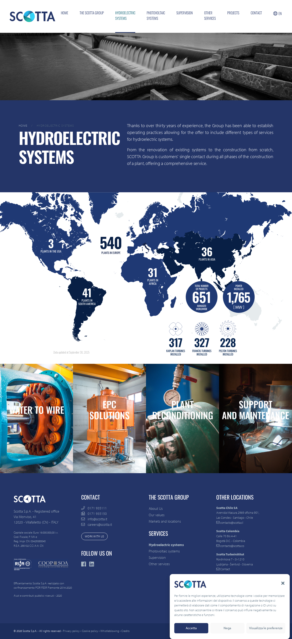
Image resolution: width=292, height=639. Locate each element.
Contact (256, 13)
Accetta (191, 628)
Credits (125, 631)
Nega (227, 628)
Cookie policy (90, 631)
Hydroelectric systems (125, 16)
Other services (210, 16)
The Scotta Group (92, 13)
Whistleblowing (109, 631)
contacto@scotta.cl (231, 522)
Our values (156, 515)
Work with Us (94, 536)
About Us (156, 508)
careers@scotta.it (100, 524)
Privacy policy (71, 631)
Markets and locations (165, 521)
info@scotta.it (97, 519)
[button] (283, 583)
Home (64, 13)
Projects (233, 13)
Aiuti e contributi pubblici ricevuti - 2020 (38, 595)
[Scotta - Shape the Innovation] (32, 16)
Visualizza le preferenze (266, 628)
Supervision (184, 13)
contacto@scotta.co (231, 546)
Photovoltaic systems (156, 16)
